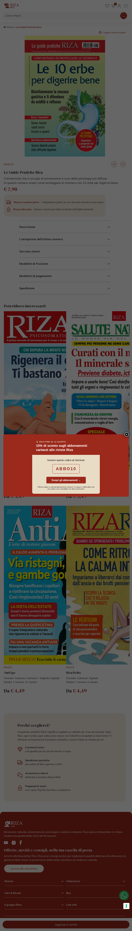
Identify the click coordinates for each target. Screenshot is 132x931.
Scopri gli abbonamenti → (66, 480)
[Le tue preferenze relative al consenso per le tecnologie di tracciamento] (126, 906)
